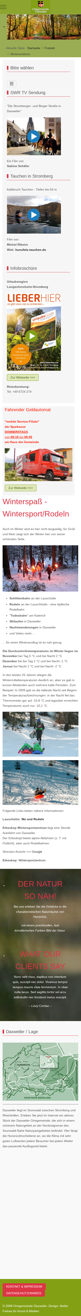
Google (37, 851)
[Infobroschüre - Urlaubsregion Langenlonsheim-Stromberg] (34, 331)
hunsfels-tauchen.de (30, 249)
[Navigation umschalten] (11, 84)
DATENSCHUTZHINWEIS (23, 1293)
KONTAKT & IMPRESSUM (24, 1286)
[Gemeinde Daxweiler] (40, 7)
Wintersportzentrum (32, 860)
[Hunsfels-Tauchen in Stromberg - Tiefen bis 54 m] (34, 214)
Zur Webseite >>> (23, 377)
